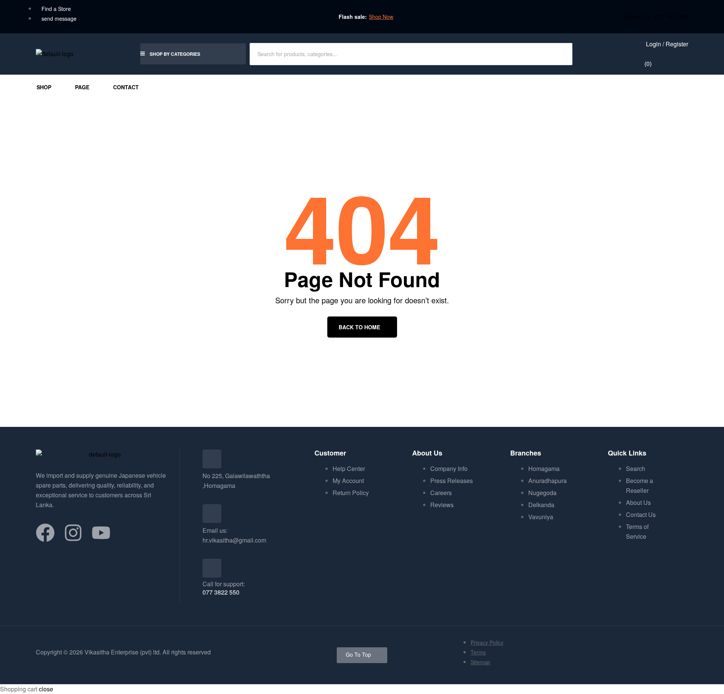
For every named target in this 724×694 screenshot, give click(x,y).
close (46, 689)
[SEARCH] (562, 54)
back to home (359, 327)
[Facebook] (45, 532)
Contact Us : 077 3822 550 (656, 16)
